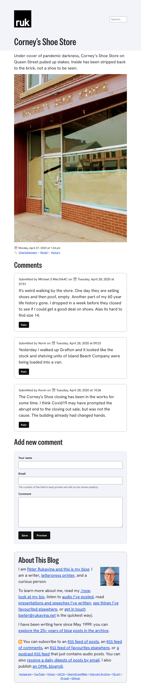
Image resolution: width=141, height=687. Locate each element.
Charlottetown (28, 252)
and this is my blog (58, 569)
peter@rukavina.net (37, 615)
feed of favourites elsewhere (80, 647)
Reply (24, 324)
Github (75, 678)
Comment (24, 494)
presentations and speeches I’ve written (54, 603)
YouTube (39, 674)
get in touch (75, 609)
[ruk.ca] (70, 18)
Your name (25, 458)
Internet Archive (100, 674)
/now (85, 590)
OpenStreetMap (77, 674)
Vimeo (51, 674)
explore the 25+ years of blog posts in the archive (63, 630)
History (55, 252)
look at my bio (31, 596)
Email (22, 473)
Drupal (65, 678)
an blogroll (47, 666)
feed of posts (83, 641)
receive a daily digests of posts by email (63, 660)
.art (116, 674)
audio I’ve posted (78, 596)
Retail (44, 252)
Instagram (25, 674)
